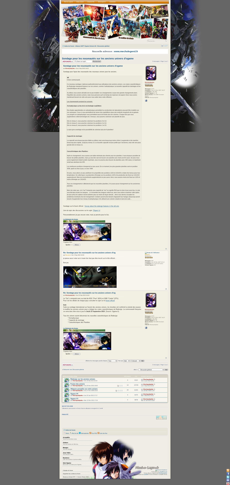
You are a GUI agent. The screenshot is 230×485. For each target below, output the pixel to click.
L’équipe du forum (68, 470)
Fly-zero (67, 255)
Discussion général (103, 46)
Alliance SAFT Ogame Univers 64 (85, 46)
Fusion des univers (77, 384)
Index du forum (69, 46)
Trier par (120, 360)
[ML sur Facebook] (227, 473)
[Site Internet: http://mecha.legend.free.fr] (146, 100)
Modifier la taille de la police (166, 45)
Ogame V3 (74, 399)
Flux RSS (94, 433)
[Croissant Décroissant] (138, 360)
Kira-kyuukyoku (70, 68)
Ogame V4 (74, 394)
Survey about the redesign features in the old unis (102, 206)
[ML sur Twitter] (227, 477)
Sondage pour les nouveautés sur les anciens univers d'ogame (98, 58)
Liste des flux (103, 433)
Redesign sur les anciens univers (82, 379)
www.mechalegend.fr (126, 51)
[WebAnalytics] (161, 469)
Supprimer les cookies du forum (71, 473)
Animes (70, 443)
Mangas (67, 448)
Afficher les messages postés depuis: (97, 360)
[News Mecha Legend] (227, 470)
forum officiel (110, 301)
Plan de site (74, 433)
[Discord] (227, 480)
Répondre (65, 60)
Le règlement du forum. (70, 219)
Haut (166, 248)
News (67, 433)
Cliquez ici (96, 210)
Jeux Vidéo (68, 453)
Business (72, 458)
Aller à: (136, 369)
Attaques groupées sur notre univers (84, 389)
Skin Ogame (72, 463)
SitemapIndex (85, 433)
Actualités (70, 438)
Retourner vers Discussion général (73, 369)
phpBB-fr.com (163, 471)
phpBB (146, 474)
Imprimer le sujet (162, 45)
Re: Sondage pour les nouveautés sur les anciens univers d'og (89, 253)
